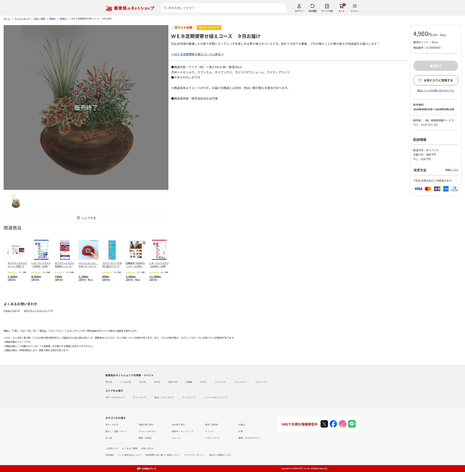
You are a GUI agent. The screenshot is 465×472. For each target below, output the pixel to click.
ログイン (299, 10)
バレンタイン (240, 381)
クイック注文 (327, 10)
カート (341, 10)
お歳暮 (188, 381)
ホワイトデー (261, 381)
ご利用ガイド (111, 448)
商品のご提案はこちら (220, 454)
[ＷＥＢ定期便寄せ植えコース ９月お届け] (16, 202)
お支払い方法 (10, 310)
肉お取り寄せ (178, 424)
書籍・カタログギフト (249, 437)
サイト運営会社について (130, 454)
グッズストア (188, 397)
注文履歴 (312, 10)
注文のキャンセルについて (37, 310)
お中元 (157, 381)
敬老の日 (173, 381)
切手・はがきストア (115, 397)
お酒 (240, 431)
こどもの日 (125, 381)
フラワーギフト (212, 437)
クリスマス (220, 381)
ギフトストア (139, 397)
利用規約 (109, 454)
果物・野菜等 (211, 424)
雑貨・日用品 (145, 437)
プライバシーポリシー (195, 454)
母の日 (108, 381)
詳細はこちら (451, 169)
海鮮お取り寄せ (146, 424)
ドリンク (209, 431)
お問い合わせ (147, 448)
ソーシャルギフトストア (215, 397)
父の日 (142, 381)
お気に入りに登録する (438, 80)
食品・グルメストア (164, 397)
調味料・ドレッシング (183, 431)
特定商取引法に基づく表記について (162, 454)
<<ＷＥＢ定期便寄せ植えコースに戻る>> (197, 54)
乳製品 (241, 424)
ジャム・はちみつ (147, 431)
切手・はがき (111, 424)
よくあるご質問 (129, 448)
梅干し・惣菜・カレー (116, 431)
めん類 (108, 437)
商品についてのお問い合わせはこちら (435, 90)
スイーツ (176, 437)
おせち (203, 381)
